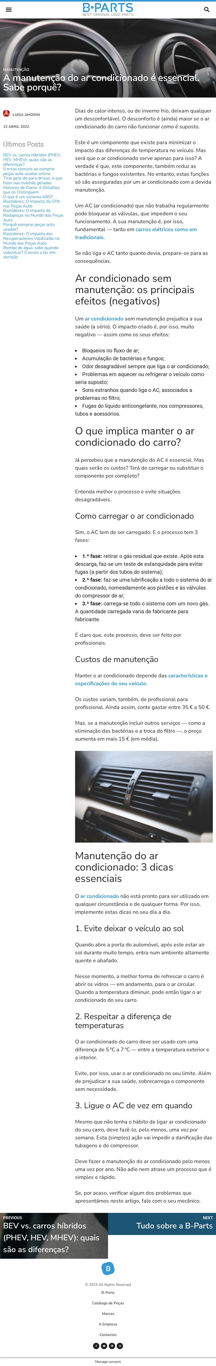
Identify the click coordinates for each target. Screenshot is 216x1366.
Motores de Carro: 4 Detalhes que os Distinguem (31, 190)
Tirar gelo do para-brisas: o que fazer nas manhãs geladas (32, 180)
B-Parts (108, 1292)
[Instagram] (120, 1346)
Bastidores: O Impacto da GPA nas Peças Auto (31, 203)
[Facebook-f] (96, 1346)
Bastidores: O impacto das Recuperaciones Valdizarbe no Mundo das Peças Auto (31, 238)
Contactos (108, 1334)
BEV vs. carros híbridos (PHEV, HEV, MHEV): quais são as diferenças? (32, 159)
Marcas (108, 1313)
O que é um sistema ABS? (28, 197)
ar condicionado (104, 318)
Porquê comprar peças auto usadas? (29, 227)
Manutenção (16, 69)
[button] (8, 9)
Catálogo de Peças (108, 1303)
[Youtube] (104, 1346)
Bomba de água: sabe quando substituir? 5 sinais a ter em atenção (30, 252)
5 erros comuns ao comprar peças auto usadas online (29, 171)
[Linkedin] (112, 1346)
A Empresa (108, 1324)
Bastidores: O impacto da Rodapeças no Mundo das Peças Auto (33, 215)
